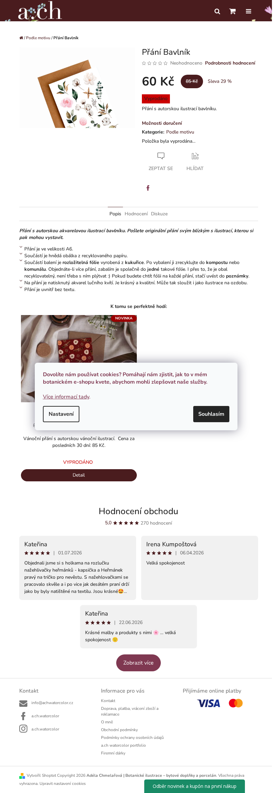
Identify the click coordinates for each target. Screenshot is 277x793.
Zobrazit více (138, 663)
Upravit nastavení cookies (63, 783)
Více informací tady (66, 397)
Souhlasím (211, 414)
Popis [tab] (115, 214)
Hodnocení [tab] (136, 214)
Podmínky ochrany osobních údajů (132, 737)
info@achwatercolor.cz (52, 702)
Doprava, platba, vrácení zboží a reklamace (129, 711)
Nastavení (61, 414)
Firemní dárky (113, 753)
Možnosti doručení (162, 123)
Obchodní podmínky (119, 729)
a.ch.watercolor (45, 716)
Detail (79, 475)
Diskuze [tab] (159, 214)
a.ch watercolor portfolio (123, 745)
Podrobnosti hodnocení (230, 63)
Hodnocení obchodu (138, 511)
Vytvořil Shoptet (41, 775)
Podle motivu (180, 132)
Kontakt (108, 700)
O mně (107, 722)
